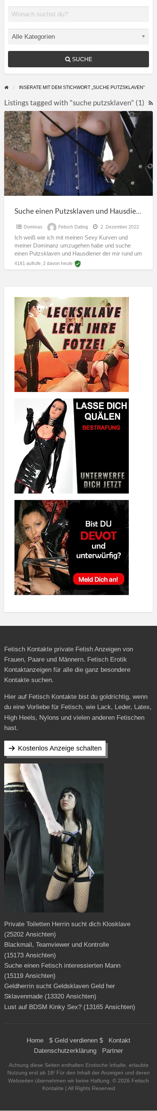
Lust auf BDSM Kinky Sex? (43, 1007)
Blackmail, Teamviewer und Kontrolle (56, 944)
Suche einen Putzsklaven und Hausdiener (80, 210)
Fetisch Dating (73, 227)
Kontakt (119, 1040)
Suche (81, 59)
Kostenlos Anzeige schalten (60, 748)
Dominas (33, 227)
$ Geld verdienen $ (76, 1040)
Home (35, 1040)
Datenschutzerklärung (65, 1050)
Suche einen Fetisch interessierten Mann (62, 965)
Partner (112, 1050)
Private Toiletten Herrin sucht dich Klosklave (67, 924)
